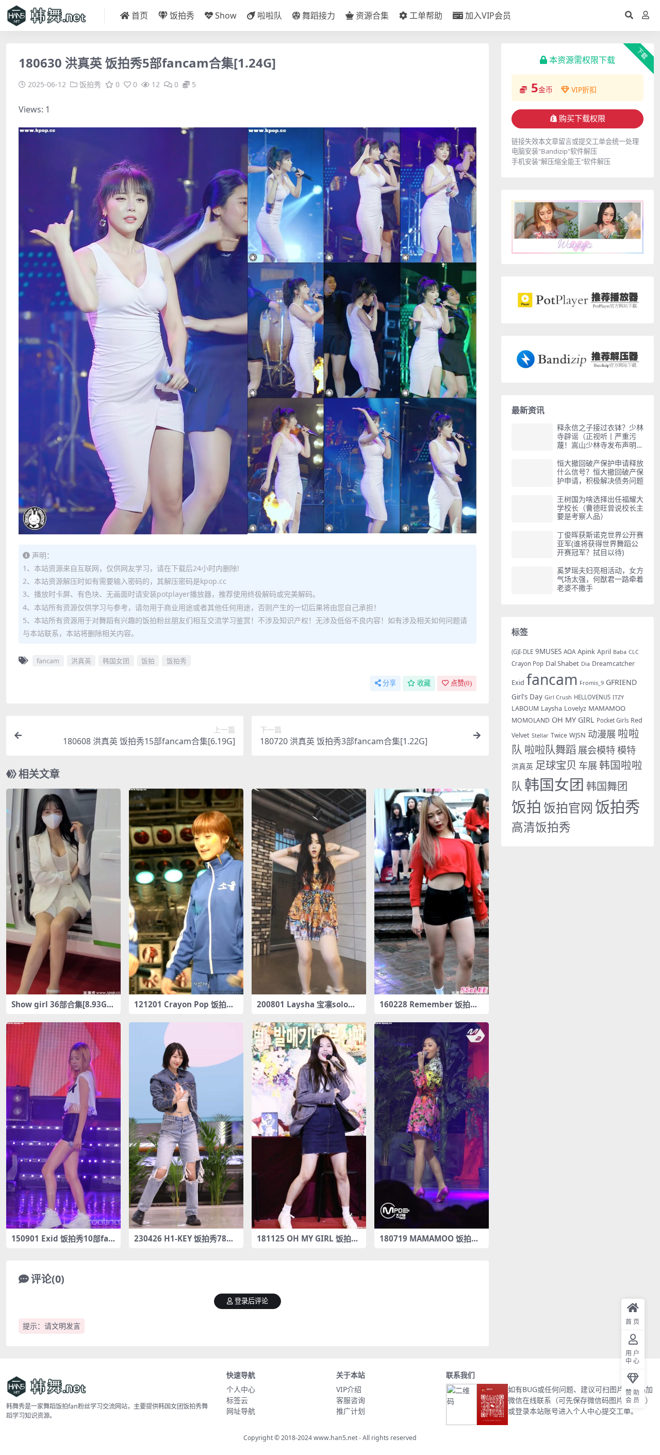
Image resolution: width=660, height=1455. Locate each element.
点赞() (461, 683)
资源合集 (372, 15)
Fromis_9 (592, 682)
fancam (48, 660)
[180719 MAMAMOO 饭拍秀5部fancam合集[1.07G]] (431, 1125)
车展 (588, 765)
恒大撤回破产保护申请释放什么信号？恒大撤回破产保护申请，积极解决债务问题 (600, 471)
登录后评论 (251, 1301)
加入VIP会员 (488, 15)
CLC (634, 652)
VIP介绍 (348, 1389)
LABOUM (525, 708)
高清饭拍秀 (541, 827)
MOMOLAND (531, 720)
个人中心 (240, 1389)
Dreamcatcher (613, 663)
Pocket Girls (613, 720)
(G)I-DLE (522, 652)
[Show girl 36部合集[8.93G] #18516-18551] (63, 892)
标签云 (237, 1400)
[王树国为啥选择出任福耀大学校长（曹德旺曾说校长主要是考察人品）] (532, 508)
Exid (518, 682)
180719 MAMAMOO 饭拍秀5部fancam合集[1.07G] (432, 1243)
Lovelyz (575, 708)
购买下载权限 (582, 119)
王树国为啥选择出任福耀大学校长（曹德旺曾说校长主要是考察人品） (600, 507)
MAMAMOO (606, 708)
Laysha (551, 708)
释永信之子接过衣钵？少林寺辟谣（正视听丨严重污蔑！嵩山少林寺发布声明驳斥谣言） (600, 440)
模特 (626, 749)
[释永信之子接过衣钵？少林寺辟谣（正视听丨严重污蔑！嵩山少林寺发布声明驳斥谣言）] (532, 437)
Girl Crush (558, 697)
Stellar (540, 735)
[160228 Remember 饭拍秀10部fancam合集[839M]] (431, 892)
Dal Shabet (562, 663)
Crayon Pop (527, 663)
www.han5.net (335, 1437)
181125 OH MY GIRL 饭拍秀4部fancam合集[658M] (308, 1243)
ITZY (618, 697)
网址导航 (240, 1411)
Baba (619, 652)
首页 (139, 15)
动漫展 (602, 733)
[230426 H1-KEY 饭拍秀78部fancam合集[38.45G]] (186, 1125)
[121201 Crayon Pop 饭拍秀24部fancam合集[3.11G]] (186, 892)
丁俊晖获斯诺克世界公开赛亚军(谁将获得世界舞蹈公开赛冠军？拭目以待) (600, 543)
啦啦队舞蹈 (550, 749)
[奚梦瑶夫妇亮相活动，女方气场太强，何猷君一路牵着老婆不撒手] (532, 580)
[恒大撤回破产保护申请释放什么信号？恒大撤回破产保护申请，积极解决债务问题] (532, 472)
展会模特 (596, 749)
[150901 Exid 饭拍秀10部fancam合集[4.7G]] (63, 1125)
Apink (586, 651)
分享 (389, 683)
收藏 (424, 683)
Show (226, 15)
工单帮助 (425, 15)
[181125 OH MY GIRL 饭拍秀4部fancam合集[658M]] (309, 1125)
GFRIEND (621, 682)
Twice (559, 735)
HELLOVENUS (592, 697)
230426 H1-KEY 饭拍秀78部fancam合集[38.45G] (185, 1243)
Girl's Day (527, 696)
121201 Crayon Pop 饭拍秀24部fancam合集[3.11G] (184, 1009)
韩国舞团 (607, 786)
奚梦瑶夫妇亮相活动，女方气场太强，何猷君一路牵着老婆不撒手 (600, 579)
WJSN (577, 735)
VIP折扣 (584, 89)
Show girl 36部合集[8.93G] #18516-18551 (60, 1009)
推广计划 (350, 1411)
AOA (569, 651)
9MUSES (548, 651)
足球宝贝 (555, 765)
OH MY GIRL (573, 720)
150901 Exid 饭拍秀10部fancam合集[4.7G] (62, 1243)
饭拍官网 (568, 807)
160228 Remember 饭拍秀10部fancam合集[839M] (431, 1009)
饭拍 (148, 660)
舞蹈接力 (318, 15)
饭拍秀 (182, 15)
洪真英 (81, 660)
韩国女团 (116, 660)
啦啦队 (269, 15)
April (604, 651)
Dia (585, 663)
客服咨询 (350, 1400)
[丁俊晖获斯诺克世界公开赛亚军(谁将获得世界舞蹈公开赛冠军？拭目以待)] (532, 544)
